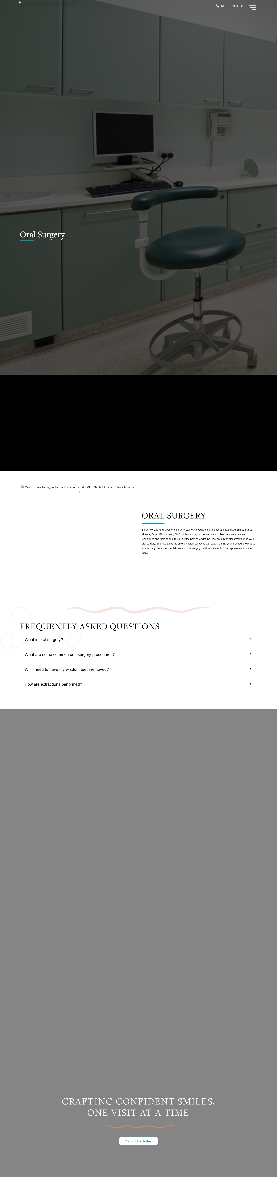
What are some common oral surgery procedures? (70, 654)
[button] (138, 639)
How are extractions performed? (53, 684)
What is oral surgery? (44, 639)
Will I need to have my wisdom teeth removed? (67, 669)
